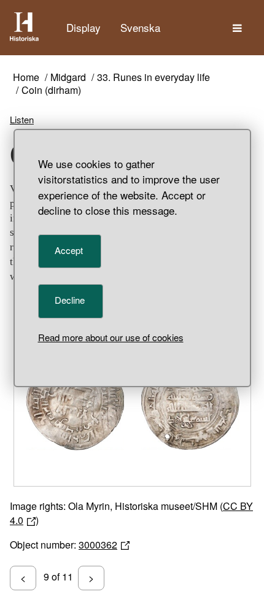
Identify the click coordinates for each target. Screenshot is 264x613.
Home (26, 77)
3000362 (98, 545)
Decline (70, 299)
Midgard (68, 77)
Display (83, 27)
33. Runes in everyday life (153, 77)
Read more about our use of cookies (111, 337)
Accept (69, 250)
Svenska (140, 27)
